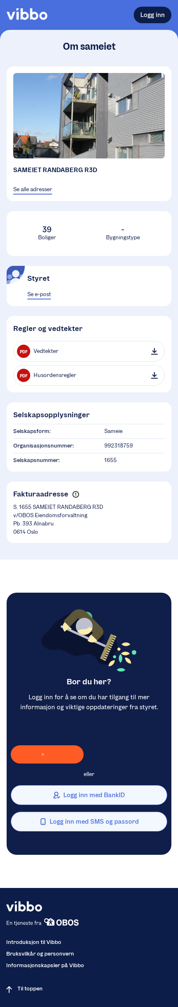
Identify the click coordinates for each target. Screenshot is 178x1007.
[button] (75, 495)
